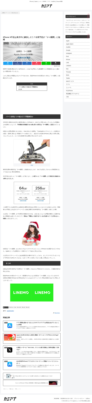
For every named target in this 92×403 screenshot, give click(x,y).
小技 (67, 97)
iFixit (32, 165)
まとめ (20, 89)
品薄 (24, 307)
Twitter (68, 78)
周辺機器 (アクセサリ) (72, 93)
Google (68, 50)
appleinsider (10, 311)
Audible (68, 47)
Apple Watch (69, 44)
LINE (67, 62)
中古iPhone (69, 90)
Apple (67, 41)
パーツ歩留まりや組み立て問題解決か (28, 87)
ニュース (6, 307)
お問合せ (88, 398)
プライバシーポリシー (79, 398)
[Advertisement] (32, 25)
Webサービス (70, 81)
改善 (28, 307)
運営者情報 (56, 398)
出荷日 (20, 307)
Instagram (69, 53)
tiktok (67, 75)
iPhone (12, 307)
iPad (67, 56)
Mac (67, 69)
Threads (68, 72)
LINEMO (68, 65)
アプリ (68, 84)
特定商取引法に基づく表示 (67, 398)
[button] (55, 63)
